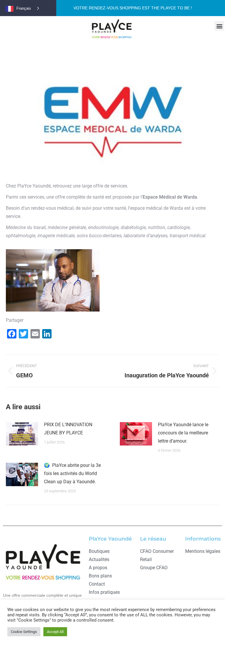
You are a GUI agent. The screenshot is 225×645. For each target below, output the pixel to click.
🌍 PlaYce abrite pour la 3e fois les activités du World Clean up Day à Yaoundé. (72, 473)
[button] (219, 26)
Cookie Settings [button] (24, 631)
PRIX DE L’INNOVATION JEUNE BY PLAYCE (68, 429)
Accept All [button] (55, 631)
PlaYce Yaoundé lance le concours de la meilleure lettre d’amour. (183, 433)
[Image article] (22, 434)
